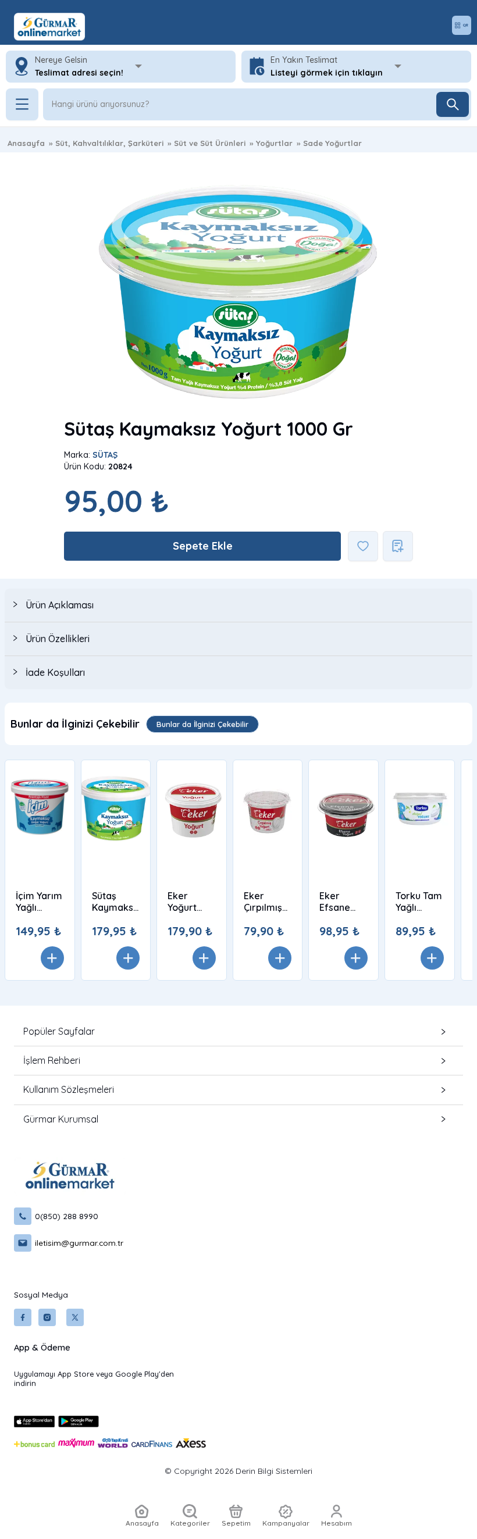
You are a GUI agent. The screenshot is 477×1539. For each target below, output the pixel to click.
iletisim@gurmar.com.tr (79, 1243)
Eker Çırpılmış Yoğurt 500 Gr (263, 901)
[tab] (238, 605)
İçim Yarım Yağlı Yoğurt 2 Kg (39, 901)
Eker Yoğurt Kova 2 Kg (190, 901)
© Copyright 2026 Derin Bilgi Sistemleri (238, 1471)
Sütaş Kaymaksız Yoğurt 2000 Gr (116, 901)
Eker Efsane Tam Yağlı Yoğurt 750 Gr (340, 901)
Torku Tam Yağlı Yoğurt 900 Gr (419, 901)
